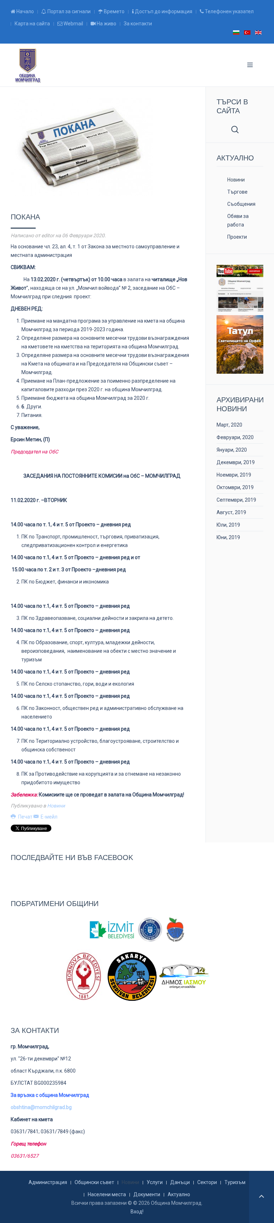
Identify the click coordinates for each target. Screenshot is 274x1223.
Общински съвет (94, 1182)
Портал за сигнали (68, 11)
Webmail (72, 23)
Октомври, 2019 (235, 487)
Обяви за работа (238, 220)
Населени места (107, 1194)
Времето (114, 11)
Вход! (137, 1211)
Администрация (48, 1182)
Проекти (237, 237)
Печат (25, 817)
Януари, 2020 (232, 450)
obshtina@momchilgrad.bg (41, 1107)
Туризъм (234, 1182)
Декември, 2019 (236, 462)
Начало (24, 11)
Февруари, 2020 (235, 437)
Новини (56, 806)
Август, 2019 (231, 512)
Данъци (180, 1182)
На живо (106, 23)
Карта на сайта (32, 23)
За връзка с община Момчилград (50, 1095)
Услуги (155, 1182)
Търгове (237, 192)
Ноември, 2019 (234, 475)
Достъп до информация (163, 11)
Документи (146, 1194)
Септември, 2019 (236, 500)
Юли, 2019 (228, 525)
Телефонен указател (229, 11)
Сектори (207, 1182)
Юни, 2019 (228, 537)
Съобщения (241, 204)
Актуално (179, 1194)
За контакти (138, 23)
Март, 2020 (229, 425)
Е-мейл (48, 817)
